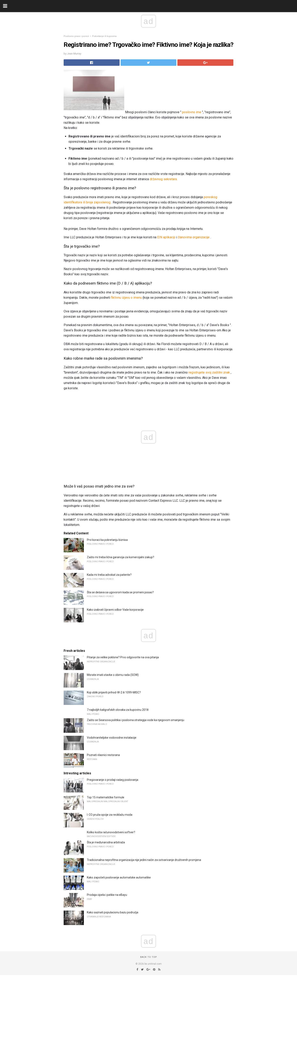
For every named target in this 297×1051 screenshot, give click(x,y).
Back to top (148, 957)
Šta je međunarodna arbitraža (106, 842)
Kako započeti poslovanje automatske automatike (119, 877)
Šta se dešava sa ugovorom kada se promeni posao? (120, 592)
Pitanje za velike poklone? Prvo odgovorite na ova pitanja (123, 657)
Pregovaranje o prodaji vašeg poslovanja (112, 779)
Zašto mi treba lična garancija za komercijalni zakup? (120, 557)
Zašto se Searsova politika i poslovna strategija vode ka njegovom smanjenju (135, 720)
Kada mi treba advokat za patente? (109, 574)
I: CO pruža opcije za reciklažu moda (109, 814)
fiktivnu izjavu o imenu (126, 297)
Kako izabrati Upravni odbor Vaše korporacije (115, 609)
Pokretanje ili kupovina (104, 36)
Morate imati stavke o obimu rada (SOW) (113, 674)
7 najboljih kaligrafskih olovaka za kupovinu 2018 (117, 709)
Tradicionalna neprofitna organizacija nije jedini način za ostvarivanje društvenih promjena (144, 860)
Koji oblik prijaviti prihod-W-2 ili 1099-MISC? (114, 692)
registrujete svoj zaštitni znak (209, 372)
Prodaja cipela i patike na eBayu (107, 894)
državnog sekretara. (163, 179)
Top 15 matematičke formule (105, 797)
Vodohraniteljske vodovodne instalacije (111, 737)
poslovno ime (191, 112)
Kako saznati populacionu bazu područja (112, 912)
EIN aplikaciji (166, 237)
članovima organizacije (194, 237)
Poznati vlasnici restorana (103, 755)
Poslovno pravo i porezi (76, 36)
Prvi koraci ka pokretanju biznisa (107, 539)
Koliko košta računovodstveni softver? (111, 832)
